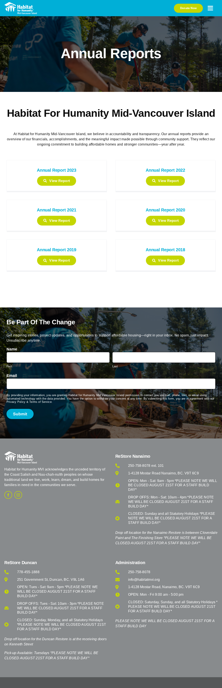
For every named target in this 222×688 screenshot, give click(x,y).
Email (12, 375)
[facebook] (8, 495)
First (9, 366)
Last (115, 366)
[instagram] (18, 495)
